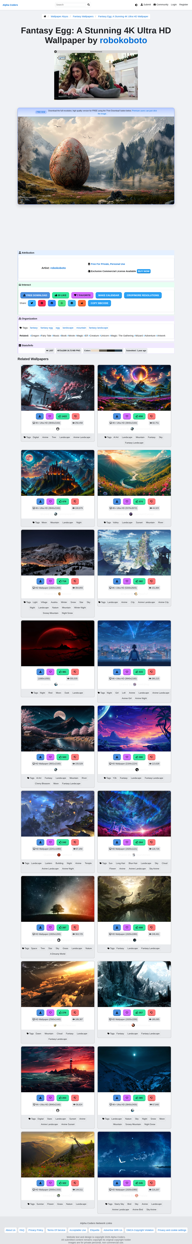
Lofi (124, 693)
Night (78, 522)
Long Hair (120, 863)
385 (140, 1098)
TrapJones (66, 428)
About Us (10, 1230)
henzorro (66, 940)
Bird (129, 1204)
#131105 (111, 351)
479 (64, 501)
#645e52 (103, 351)
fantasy (34, 328)
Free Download (36, 295)
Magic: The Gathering (122, 335)
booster (66, 593)
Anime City (163, 602)
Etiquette (94, 1230)
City (133, 602)
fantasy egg (47, 328)
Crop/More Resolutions (143, 295)
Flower (112, 869)
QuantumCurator (143, 514)
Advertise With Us (113, 1230)
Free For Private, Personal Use (108, 264)
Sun (110, 863)
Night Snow (67, 613)
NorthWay (143, 684)
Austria (54, 602)
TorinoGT (66, 1195)
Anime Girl (127, 698)
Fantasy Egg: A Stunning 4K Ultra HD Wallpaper (123, 16)
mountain (81, 328)
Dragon (35, 335)
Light (35, 602)
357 (140, 1012)
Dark (67, 693)
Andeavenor (143, 1025)
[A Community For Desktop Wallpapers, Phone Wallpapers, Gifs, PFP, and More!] (45, 16)
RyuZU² (143, 593)
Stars (49, 1119)
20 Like (61, 295)
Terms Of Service (56, 1230)
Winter (64, 602)
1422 (64, 416)
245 (140, 1183)
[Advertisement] (96, 226)
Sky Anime (154, 869)
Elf (86, 335)
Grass (65, 948)
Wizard (138, 335)
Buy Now (143, 271)
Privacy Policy (35, 1230)
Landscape (65, 437)
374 (140, 501)
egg (58, 328)
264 (140, 842)
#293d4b (118, 351)
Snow (73, 602)
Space (34, 948)
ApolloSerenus (66, 1025)
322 (64, 1183)
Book (63, 335)
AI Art (116, 437)
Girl (117, 693)
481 (64, 672)
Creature (94, 335)
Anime (45, 437)
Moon (44, 522)
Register (183, 4)
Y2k (115, 778)
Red (50, 693)
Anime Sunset (67, 1124)
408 (140, 927)
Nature (55, 608)
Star (81, 602)
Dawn (38, 1034)
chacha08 (143, 940)
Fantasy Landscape (134, 443)
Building (59, 863)
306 (140, 757)
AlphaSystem (66, 684)
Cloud (164, 863)
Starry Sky (119, 1204)
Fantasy (151, 437)
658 (140, 416)
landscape (68, 328)
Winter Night (80, 608)
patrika (143, 769)
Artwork (160, 335)
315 (140, 672)
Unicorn (105, 335)
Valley (116, 522)
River (160, 522)
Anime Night (141, 698)
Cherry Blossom (42, 783)
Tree (54, 437)
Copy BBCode (99, 303)
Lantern (48, 863)
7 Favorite (83, 295)
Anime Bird (138, 1209)
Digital (36, 437)
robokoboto (123, 40)
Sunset (139, 522)
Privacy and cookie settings (172, 1230)
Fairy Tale (46, 335)
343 (64, 757)
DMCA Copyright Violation (140, 1230)
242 (64, 842)
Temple (88, 863)
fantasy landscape (98, 328)
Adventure (149, 335)
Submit (147, 4)
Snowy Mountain (50, 613)
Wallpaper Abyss (59, 16)
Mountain (140, 437)
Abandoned (143, 854)
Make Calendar (108, 295)
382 (140, 581)
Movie (71, 335)
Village (44, 602)
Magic (79, 335)
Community (162, 4)
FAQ (22, 1230)
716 (64, 581)
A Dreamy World (57, 954)
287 (64, 927)
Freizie (143, 1195)
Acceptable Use (77, 1230)
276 (64, 1012)
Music (56, 335)
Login (174, 4)
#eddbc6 (95, 351)
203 (64, 1098)
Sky (160, 437)
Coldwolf (66, 854)
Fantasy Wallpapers (83, 16)
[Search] (88, 4)
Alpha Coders (10, 5)
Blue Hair (133, 863)
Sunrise (40, 1204)
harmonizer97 (143, 428)
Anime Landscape (81, 437)
